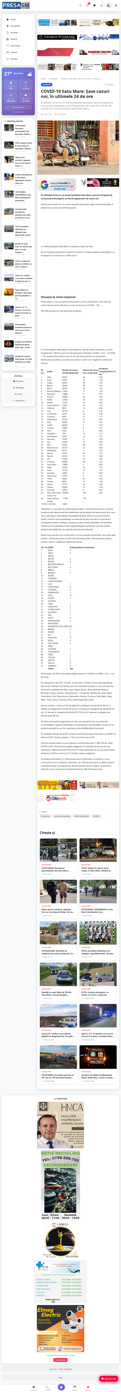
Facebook (19, 381)
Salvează (110, 84)
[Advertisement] (78, 228)
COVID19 (96, 816)
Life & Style (15, 45)
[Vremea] (101, 5)
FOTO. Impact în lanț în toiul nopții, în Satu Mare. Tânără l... (23, 146)
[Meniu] (116, 5)
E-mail (19, 394)
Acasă (13, 19)
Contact (13, 52)
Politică (13, 39)
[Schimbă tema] (109, 5)
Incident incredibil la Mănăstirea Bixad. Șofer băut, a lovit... (23, 345)
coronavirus (45, 816)
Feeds (60, 1378)
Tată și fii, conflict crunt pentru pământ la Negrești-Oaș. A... (23, 278)
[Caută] (80, 5)
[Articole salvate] (94, 5)
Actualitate (15, 26)
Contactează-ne (60, 1360)
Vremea (13, 59)
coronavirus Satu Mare (62, 816)
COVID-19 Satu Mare (81, 816)
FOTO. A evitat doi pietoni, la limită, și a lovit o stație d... (23, 264)
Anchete (14, 32)
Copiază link (19, 400)
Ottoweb (67, 1369)
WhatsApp (20, 388)
